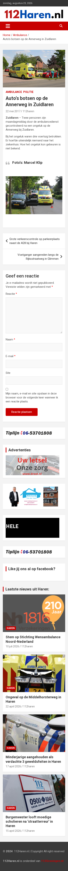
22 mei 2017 (13, 111)
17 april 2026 (13, 766)
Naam (10, 339)
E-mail (10, 356)
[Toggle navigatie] (8, 26)
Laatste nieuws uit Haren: (27, 589)
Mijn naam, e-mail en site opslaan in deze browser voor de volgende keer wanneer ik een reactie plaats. (32, 397)
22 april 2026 (13, 706)
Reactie (11, 294)
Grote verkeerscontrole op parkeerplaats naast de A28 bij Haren (34, 241)
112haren (28, 111)
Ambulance (14, 91)
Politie (28, 91)
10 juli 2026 (12, 646)
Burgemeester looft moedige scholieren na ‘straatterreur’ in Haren (29, 821)
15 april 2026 (13, 830)
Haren (11, 628)
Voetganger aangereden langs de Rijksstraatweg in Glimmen (38, 256)
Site (8, 373)
